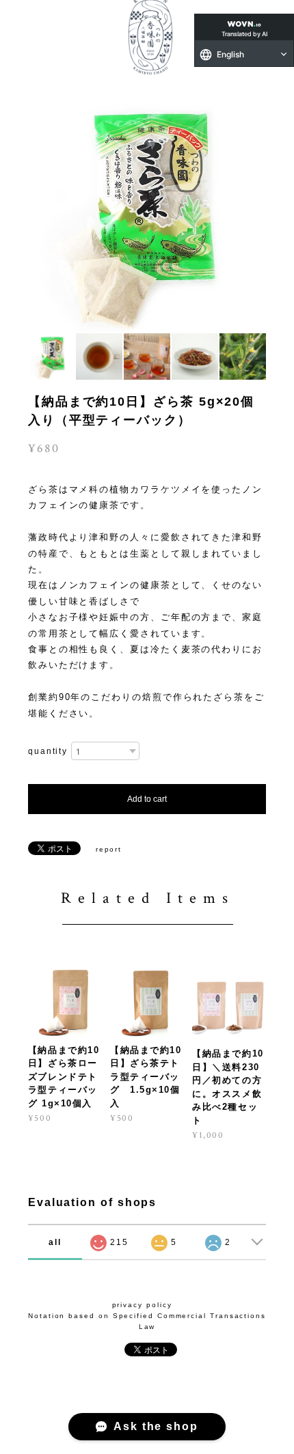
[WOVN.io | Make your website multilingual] (244, 21)
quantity (48, 751)
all (55, 1242)
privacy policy (142, 1305)
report (109, 849)
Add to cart (147, 799)
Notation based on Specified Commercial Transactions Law (147, 1321)
